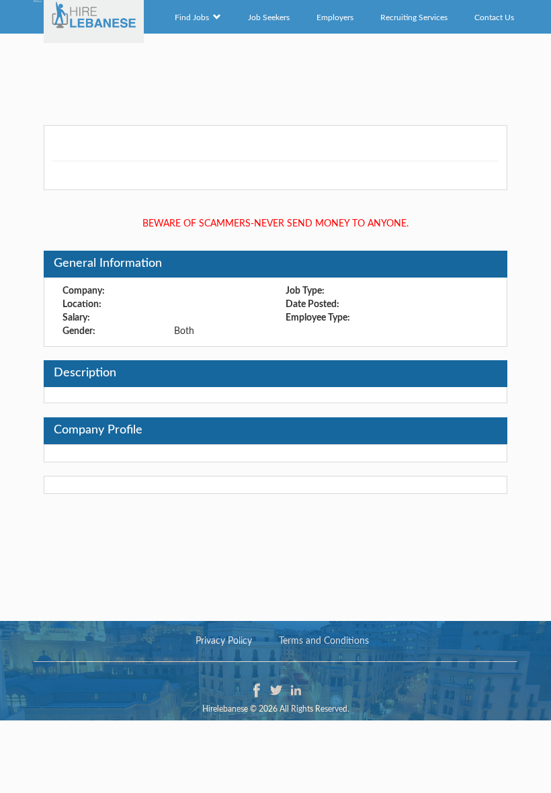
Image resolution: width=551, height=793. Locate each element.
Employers (334, 17)
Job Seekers (269, 17)
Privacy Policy (224, 641)
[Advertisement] (275, 77)
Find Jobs (194, 17)
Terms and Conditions (324, 641)
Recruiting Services (414, 17)
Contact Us (494, 17)
